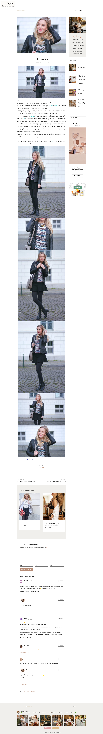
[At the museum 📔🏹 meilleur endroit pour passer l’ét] (45, 720)
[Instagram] (18, 10)
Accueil (71, 3)
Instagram (41, 469)
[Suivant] (63, 513)
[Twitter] (31, 706)
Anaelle (26, 645)
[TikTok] (21, 10)
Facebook (42, 467)
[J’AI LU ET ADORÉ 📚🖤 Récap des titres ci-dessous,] (80, 720)
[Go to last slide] (20, 513)
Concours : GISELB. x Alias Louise (28, 691)
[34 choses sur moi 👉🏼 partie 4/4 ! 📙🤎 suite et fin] (34, 720)
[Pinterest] (19, 10)
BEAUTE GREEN (90, 3)
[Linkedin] (24, 10)
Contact (75, 706)
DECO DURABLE (98, 3)
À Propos (76, 3)
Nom (21, 565)
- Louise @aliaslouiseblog (77, 53)
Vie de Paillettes (28, 580)
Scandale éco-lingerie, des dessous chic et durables (52, 524)
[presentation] (72, 67)
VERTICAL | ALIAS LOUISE (26, 613)
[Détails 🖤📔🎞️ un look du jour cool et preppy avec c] (69, 720)
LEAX (22, 523)
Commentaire (23, 550)
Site (51, 565)
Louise (27, 599)
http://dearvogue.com (24, 652)
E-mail (36, 565)
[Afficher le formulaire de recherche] (73, 10)
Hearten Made (58, 732)
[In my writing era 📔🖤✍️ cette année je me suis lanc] (22, 720)
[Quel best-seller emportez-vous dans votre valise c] (57, 720)
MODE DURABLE (83, 3)
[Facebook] (23, 10)
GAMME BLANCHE (25, 684)
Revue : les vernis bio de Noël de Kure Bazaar (56, 480)
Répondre (61, 580)
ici (31, 116)
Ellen (25, 658)
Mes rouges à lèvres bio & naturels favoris (26, 480)
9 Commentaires (45, 62)
